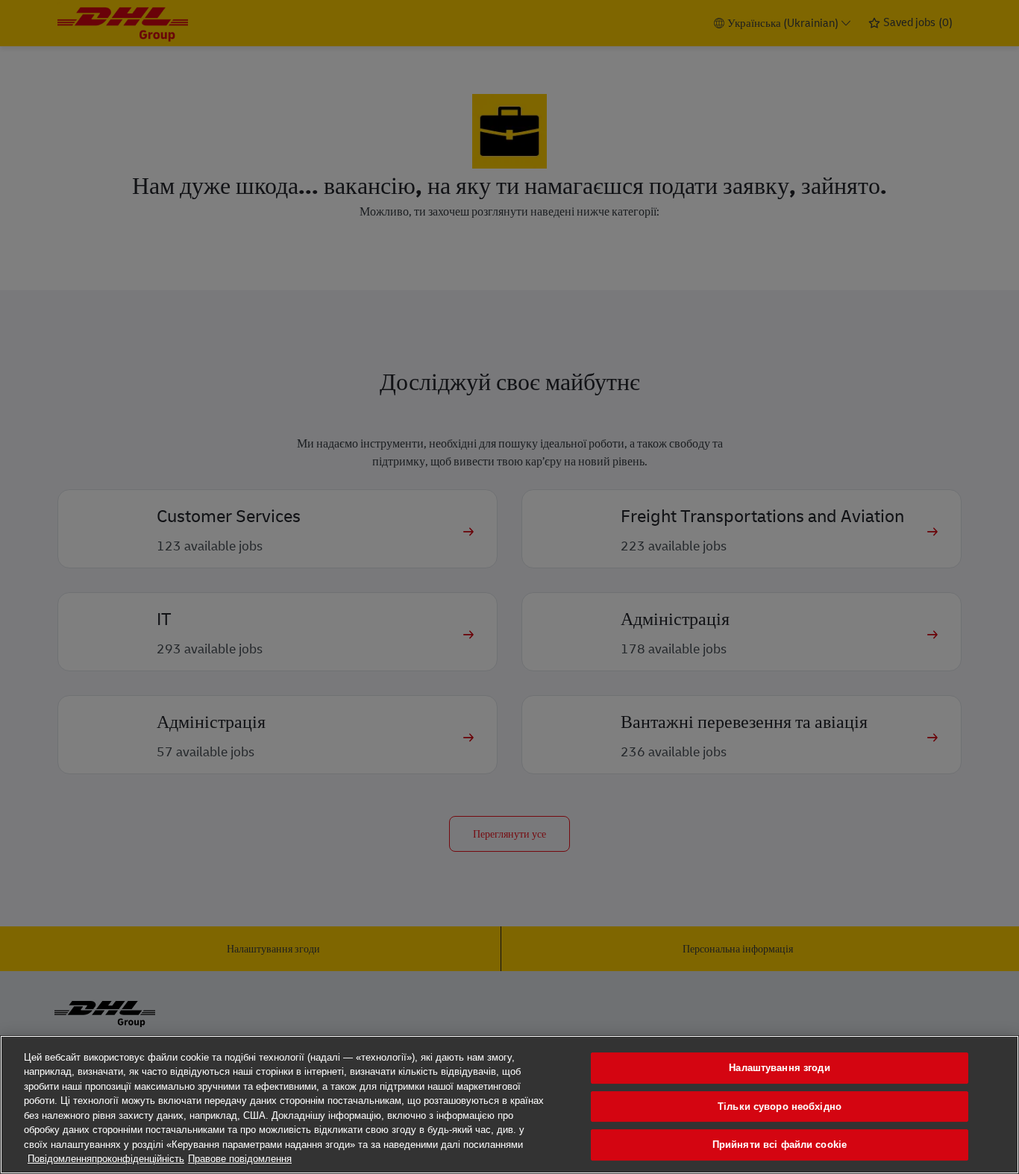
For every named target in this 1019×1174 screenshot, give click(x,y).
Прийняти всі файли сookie (779, 1144)
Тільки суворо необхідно (779, 1106)
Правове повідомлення (240, 1158)
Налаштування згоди (779, 1067)
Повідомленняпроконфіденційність (106, 1158)
